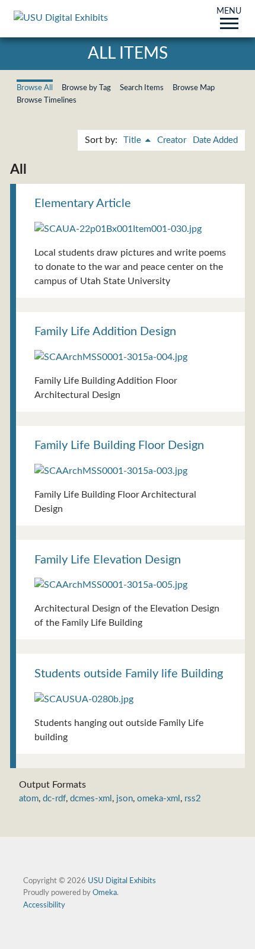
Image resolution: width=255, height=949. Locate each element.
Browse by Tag (86, 87)
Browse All (35, 87)
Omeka (105, 892)
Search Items (142, 87)
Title (133, 140)
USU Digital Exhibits (122, 880)
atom (29, 798)
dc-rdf (54, 798)
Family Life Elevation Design (107, 560)
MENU (228, 11)
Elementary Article (82, 203)
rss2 (192, 798)
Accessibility (44, 905)
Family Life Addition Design (105, 331)
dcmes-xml (91, 798)
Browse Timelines (46, 100)
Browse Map (194, 87)
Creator (171, 140)
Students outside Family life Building (128, 674)
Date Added (215, 140)
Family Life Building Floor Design (119, 445)
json (124, 798)
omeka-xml (158, 798)
